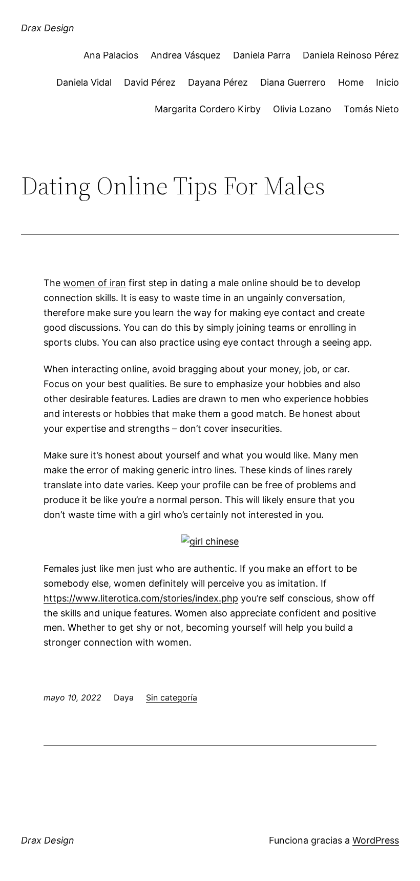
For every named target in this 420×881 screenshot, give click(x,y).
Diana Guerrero (293, 82)
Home (351, 82)
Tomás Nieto (371, 109)
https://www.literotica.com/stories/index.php (141, 598)
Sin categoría (171, 697)
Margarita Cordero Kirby (208, 109)
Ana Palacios (110, 55)
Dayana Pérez (218, 82)
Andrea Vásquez (186, 55)
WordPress (375, 840)
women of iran (94, 282)
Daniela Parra (261, 55)
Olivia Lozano (302, 109)
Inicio (387, 82)
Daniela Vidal (84, 82)
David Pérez (150, 82)
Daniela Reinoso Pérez (351, 55)
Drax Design (47, 28)
